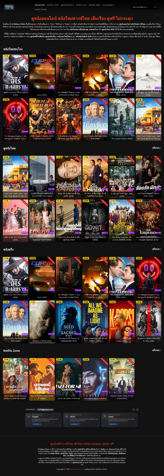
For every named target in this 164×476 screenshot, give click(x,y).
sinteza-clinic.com (77, 469)
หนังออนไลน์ (40, 5)
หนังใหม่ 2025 (53, 5)
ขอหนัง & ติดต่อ (41, 9)
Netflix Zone (81, 5)
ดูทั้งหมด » (156, 148)
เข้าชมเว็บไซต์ (37, 424)
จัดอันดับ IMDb (95, 5)
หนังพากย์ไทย (113, 417)
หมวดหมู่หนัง (108, 5)
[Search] (155, 7)
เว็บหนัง (73, 417)
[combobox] (142, 7)
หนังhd (34, 417)
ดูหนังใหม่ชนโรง (67, 5)
